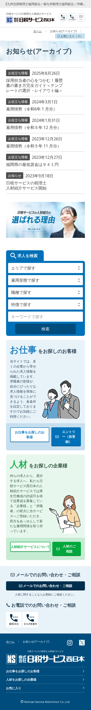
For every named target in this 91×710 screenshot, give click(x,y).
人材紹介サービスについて (30, 546)
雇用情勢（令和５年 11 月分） (33, 145)
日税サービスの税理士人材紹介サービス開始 (26, 185)
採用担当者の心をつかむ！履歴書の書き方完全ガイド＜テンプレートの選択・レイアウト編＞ (34, 85)
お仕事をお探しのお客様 (29, 434)
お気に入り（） (71, 36)
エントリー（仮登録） (68, 436)
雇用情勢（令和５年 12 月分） (33, 127)
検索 (45, 329)
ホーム (37, 31)
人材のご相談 (69, 548)
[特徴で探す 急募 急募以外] (45, 304)
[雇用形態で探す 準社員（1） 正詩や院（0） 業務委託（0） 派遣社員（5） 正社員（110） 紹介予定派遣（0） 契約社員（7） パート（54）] (45, 280)
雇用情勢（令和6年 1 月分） (31, 108)
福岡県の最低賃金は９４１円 (32, 164)
